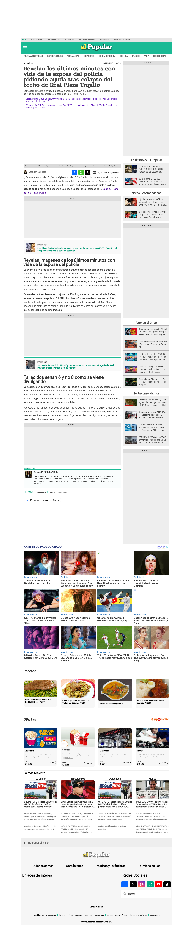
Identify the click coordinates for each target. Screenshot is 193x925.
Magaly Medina (37, 40)
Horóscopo (104, 40)
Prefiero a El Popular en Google (44, 500)
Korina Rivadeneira (122, 40)
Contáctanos (74, 866)
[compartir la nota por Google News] (106, 172)
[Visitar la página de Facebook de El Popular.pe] (124, 884)
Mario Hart (69, 40)
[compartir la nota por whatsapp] (81, 172)
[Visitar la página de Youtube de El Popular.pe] (158, 884)
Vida (146, 56)
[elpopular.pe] (96, 51)
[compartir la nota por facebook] (74, 172)
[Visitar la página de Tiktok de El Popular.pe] (167, 884)
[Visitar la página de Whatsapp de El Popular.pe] (150, 884)
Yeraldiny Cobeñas (37, 172)
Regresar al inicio (38, 842)
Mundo (136, 56)
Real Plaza (41, 492)
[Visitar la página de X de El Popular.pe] (133, 884)
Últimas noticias (33, 56)
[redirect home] (96, 855)
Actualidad (73, 56)
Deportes (89, 56)
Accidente (62, 492)
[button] (25, 47)
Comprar (51, 762)
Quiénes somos (43, 866)
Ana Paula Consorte (87, 40)
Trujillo (52, 492)
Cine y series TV (107, 56)
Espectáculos (55, 56)
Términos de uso (149, 866)
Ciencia (124, 56)
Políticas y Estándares (110, 866)
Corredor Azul (54, 40)
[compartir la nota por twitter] (88, 172)
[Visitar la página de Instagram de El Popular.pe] (141, 884)
